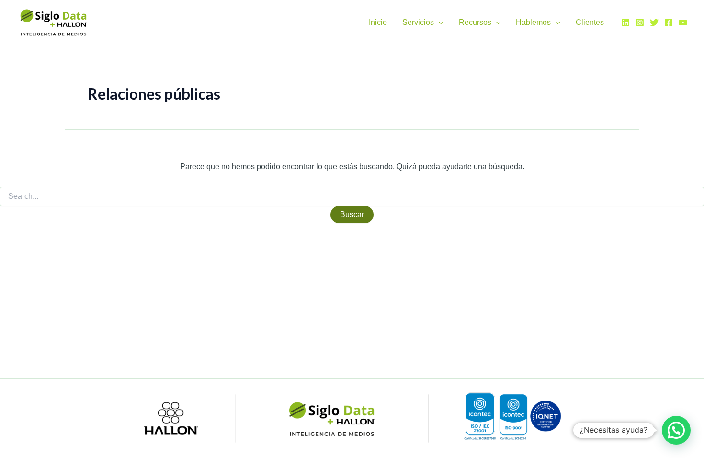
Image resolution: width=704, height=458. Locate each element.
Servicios (418, 22)
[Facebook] (668, 22)
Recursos (475, 22)
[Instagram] (640, 22)
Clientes (590, 22)
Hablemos (533, 22)
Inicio (378, 22)
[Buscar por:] (352, 196)
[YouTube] (683, 22)
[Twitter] (654, 22)
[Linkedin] (625, 22)
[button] (438, 22)
